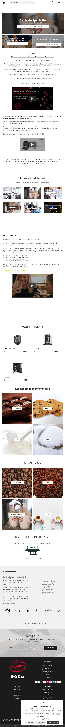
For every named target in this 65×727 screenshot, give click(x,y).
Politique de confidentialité (43, 725)
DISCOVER (40, 134)
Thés (48, 673)
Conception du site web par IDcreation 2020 (20, 725)
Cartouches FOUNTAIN (48, 671)
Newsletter (32, 635)
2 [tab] (33, 32)
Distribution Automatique (47, 670)
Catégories (47, 661)
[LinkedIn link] (16, 677)
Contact (17, 698)
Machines (48, 666)
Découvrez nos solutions (17, 44)
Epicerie (47, 674)
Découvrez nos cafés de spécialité (33, 26)
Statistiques (47, 719)
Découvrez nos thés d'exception (48, 45)
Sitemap (52, 725)
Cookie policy (34, 725)
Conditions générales (17, 694)
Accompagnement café (48, 665)
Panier (17, 691)
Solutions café (17, 697)
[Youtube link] (22, 677)
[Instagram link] (19, 677)
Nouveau (48, 677)
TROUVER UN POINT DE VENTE (32, 537)
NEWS (32, 54)
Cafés (48, 663)
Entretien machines (48, 668)
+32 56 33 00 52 (49, 698)
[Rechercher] (11, 2)
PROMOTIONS (47, 676)
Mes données (17, 689)
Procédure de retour (17, 695)
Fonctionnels (38, 719)
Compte (17, 687)
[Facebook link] (12, 677)
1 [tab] (31, 32)
